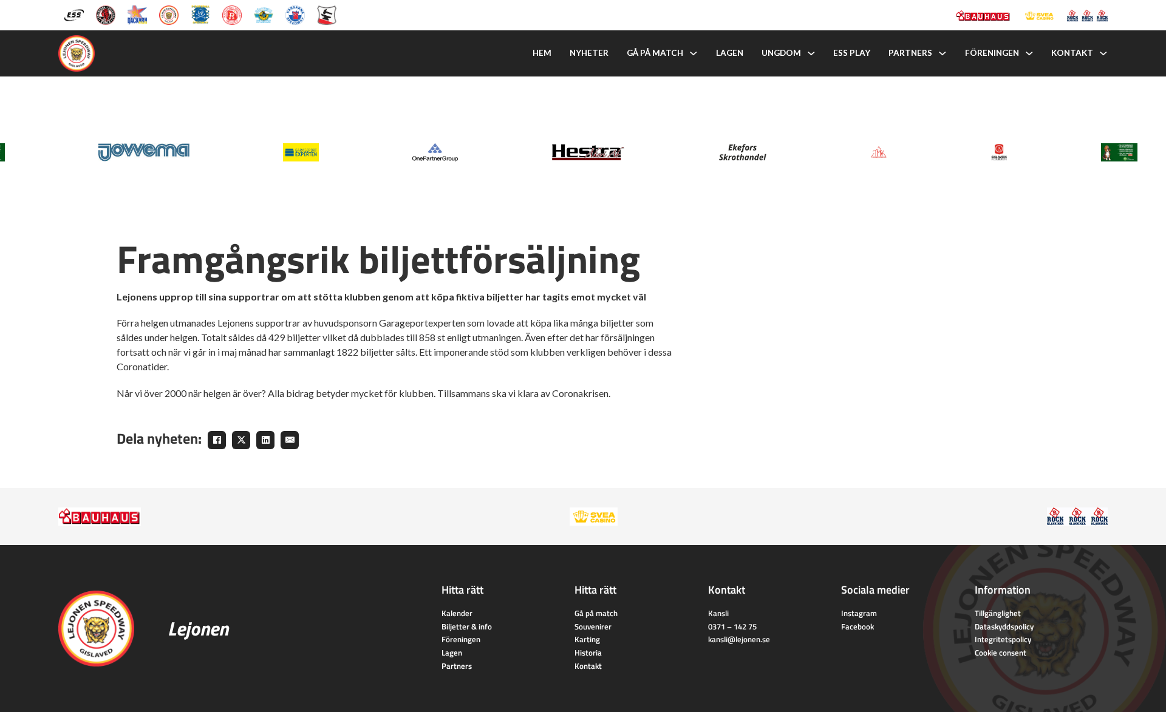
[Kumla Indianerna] (105, 14)
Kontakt (1072, 53)
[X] (241, 440)
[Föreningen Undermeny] (1029, 53)
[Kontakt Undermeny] (1103, 53)
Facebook (857, 626)
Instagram (859, 613)
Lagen (729, 53)
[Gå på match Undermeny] (693, 53)
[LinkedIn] (265, 440)
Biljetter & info (467, 626)
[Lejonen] (169, 14)
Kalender (457, 613)
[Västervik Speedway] (263, 14)
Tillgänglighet (998, 613)
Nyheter (589, 53)
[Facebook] (217, 440)
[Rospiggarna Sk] (232, 14)
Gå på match (655, 53)
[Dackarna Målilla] (137, 14)
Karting (587, 639)
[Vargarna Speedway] (295, 14)
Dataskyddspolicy (1004, 626)
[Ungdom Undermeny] (811, 53)
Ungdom (781, 53)
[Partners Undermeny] (942, 53)
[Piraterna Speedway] (200, 14)
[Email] (290, 440)
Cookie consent (1000, 652)
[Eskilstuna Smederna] (326, 14)
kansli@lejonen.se (739, 639)
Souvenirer (593, 626)
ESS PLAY (851, 53)
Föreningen (992, 53)
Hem (542, 53)
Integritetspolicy (1003, 639)
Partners (910, 53)
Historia (588, 652)
